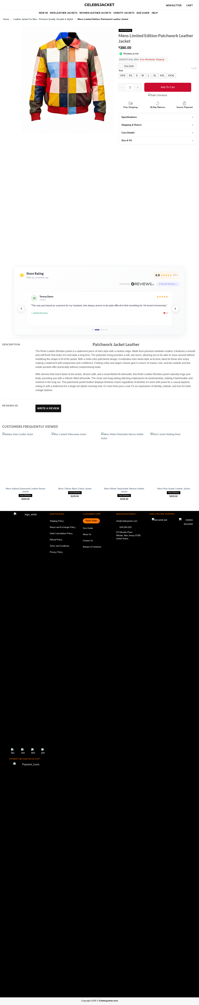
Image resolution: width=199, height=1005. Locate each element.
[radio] (122, 75)
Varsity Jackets (123, 12)
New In (43, 12)
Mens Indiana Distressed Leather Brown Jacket (25, 490)
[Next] (175, 308)
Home (6, 19)
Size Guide (143, 12)
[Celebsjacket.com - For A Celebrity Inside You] (99, 5)
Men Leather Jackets (63, 12)
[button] (3, 5)
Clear (194, 68)
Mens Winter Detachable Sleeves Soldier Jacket (124, 490)
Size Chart (129, 66)
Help (155, 12)
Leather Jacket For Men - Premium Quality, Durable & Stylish (43, 19)
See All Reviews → (169, 284)
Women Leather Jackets (95, 12)
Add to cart (168, 87)
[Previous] (21, 308)
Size (121, 71)
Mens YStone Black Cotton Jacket (74, 488)
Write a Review (48, 408)
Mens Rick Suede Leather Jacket (173, 488)
